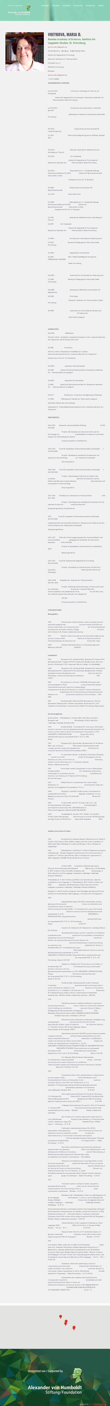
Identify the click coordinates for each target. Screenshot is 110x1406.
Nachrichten (90, 5)
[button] (60, 1317)
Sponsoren (66, 5)
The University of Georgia (98, 1404)
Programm (55, 5)
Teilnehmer (45, 5)
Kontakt (101, 5)
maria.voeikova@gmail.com (57, 47)
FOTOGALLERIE (78, 5)
